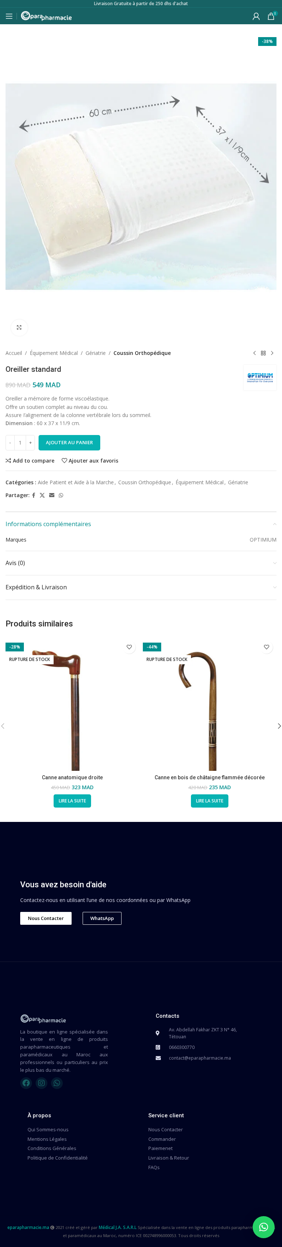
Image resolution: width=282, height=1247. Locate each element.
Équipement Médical (54, 352)
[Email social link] (52, 495)
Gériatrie (96, 352)
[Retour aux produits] (263, 353)
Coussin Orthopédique (142, 352)
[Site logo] (46, 15)
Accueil (14, 352)
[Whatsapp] (57, 1083)
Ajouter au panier (69, 442)
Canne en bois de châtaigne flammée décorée (210, 777)
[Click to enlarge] (19, 328)
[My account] (256, 16)
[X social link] (42, 495)
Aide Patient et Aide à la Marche (76, 482)
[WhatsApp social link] (61, 495)
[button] (264, 1227)
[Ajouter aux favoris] (129, 647)
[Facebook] (26, 1083)
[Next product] (272, 353)
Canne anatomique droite (72, 777)
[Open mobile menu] (9, 16)
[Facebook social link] (33, 495)
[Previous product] (254, 353)
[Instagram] (41, 1083)
